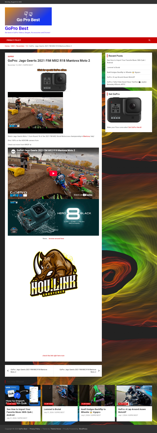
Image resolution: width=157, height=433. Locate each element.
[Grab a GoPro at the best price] (53, 200)
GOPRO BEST (28, 65)
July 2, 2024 (85, 415)
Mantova (86, 136)
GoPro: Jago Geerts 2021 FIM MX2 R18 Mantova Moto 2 (29, 371)
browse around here (56, 239)
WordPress (83, 429)
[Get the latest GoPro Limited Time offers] (53, 69)
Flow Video (11, 404)
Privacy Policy (14, 40)
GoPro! (11, 56)
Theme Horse (56, 429)
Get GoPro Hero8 (135, 127)
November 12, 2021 (15, 65)
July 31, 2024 (11, 418)
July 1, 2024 (122, 415)
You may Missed (15, 381)
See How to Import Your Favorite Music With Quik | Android (20, 412)
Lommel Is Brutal (113, 67)
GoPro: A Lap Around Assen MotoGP (121, 77)
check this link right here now (53, 356)
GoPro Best (16, 28)
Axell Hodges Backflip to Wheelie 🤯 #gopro (123, 72)
